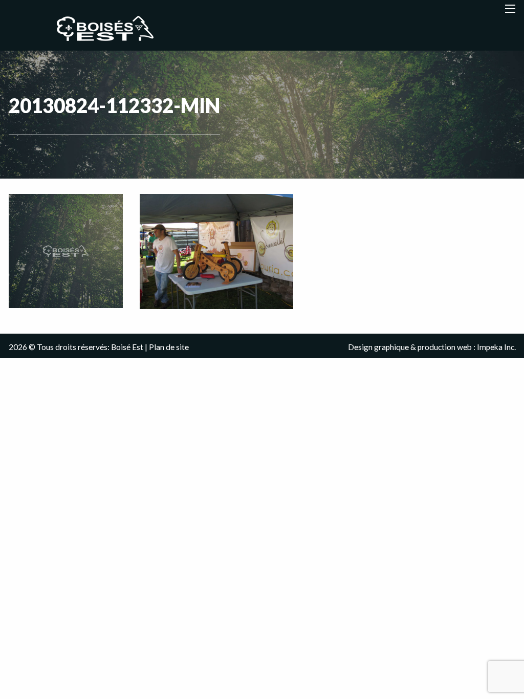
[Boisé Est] (109, 29)
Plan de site (169, 347)
